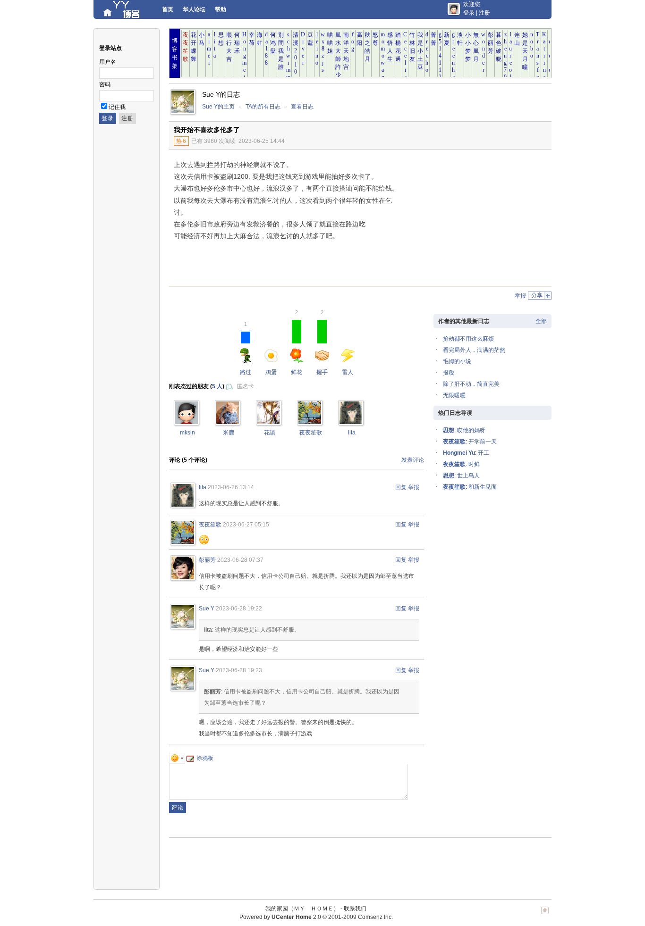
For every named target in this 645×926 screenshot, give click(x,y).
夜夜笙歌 (310, 432)
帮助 (220, 9)
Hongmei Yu (459, 453)
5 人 (217, 386)
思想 (448, 430)
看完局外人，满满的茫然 (474, 350)
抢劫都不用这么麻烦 (468, 338)
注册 (484, 12)
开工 (483, 453)
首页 (167, 9)
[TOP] (545, 915)
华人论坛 (194, 9)
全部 (541, 321)
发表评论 (412, 460)
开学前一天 (482, 441)
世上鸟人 (468, 475)
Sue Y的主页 (218, 106)
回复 (401, 487)
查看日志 (302, 106)
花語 (269, 432)
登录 (469, 12)
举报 (520, 295)
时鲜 (474, 464)
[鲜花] (186, 422)
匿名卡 (245, 386)
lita (352, 432)
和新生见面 (482, 487)
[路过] (268, 422)
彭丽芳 (207, 560)
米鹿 (228, 432)
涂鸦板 (204, 758)
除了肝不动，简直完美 (471, 384)
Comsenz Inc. (375, 917)
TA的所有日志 (263, 106)
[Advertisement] (473, 220)
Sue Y (206, 608)
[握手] (309, 422)
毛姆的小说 (457, 361)
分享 (537, 295)
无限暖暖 (454, 395)
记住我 (117, 107)
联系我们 (355, 908)
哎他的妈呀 (471, 430)
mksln (187, 432)
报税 (448, 372)
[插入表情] (177, 758)
